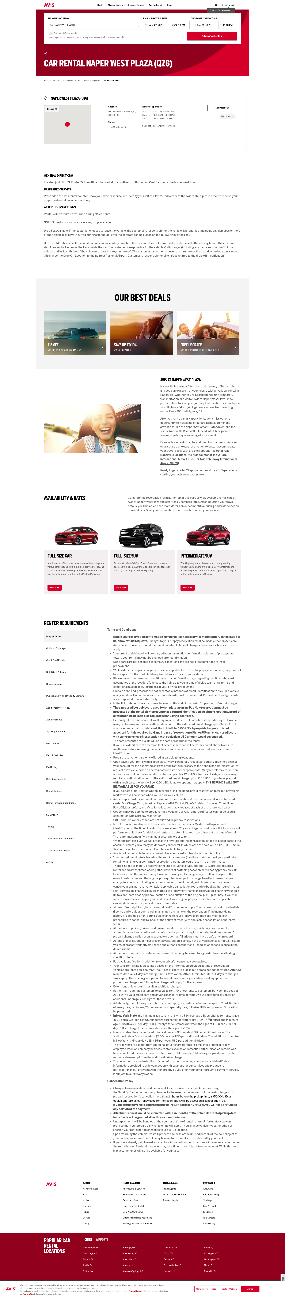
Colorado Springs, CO (133, 1271)
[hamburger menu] (240, 5)
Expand (50, 109)
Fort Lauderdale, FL (173, 1265)
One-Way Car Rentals (133, 1212)
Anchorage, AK (90, 1253)
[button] (67, 124)
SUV (85, 1194)
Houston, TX (210, 1247)
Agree (250, 1289)
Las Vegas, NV (211, 1253)
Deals (169, 5)
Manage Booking (115, 5)
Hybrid (86, 1212)
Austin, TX (87, 1265)
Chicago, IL (128, 1265)
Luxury (86, 1223)
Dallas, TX (168, 1253)
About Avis (208, 1188)
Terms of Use (28, 1294)
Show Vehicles (212, 36)
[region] (142, 1289)
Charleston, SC (130, 1253)
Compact (87, 1206)
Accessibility (209, 1223)
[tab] (89, 1239)
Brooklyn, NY (129, 1247)
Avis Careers (209, 1217)
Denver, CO (169, 1259)
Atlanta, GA (88, 1259)
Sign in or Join (228, 5)
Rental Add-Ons (130, 1200)
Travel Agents (169, 1188)
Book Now (54, 587)
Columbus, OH (170, 1247)
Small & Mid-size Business (175, 1194)
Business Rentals (136, 5)
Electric (86, 1217)
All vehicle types (90, 1188)
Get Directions (222, 108)
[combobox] (95, 25)
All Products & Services (134, 1188)
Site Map (207, 1200)
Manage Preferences (206, 1289)
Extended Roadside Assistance (137, 1217)
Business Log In (170, 1200)
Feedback (207, 1212)
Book (99, 5)
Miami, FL (208, 1265)
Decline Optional (229, 1289)
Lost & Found (209, 1206)
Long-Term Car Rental (133, 1206)
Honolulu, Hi (169, 1271)
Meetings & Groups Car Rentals (137, 1223)
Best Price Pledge (211, 1194)
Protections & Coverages (135, 1194)
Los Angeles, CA (211, 1259)
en (216, 5)
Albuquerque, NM (91, 1247)
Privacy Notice (135, 1291)
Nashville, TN (210, 1271)
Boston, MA (88, 1271)
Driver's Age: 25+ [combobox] (55, 37)
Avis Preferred (155, 5)
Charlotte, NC (129, 1259)
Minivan (86, 1200)
